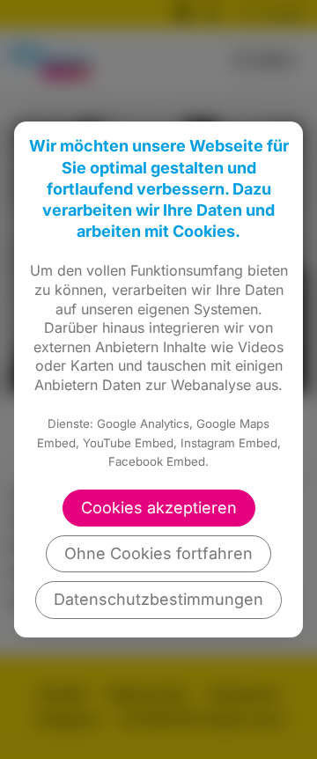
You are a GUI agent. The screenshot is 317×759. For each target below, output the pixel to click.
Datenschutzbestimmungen (158, 599)
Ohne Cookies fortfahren (158, 553)
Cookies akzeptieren (159, 507)
